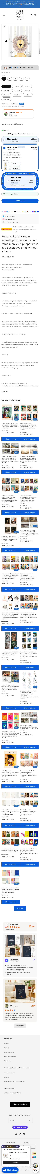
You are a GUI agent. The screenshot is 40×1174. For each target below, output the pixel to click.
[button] (4, 15)
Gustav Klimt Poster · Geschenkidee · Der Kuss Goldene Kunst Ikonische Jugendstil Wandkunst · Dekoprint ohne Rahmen (10, 773)
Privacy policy (11, 1167)
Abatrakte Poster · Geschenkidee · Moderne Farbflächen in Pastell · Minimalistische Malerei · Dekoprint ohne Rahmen (10, 890)
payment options (9, 1073)
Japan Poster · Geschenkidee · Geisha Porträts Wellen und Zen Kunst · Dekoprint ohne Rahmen (9, 850)
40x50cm (6, 95)
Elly (11, 1005)
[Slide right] (24, 63)
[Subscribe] (30, 1120)
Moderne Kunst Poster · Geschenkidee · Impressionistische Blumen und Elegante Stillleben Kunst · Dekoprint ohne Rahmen (28, 576)
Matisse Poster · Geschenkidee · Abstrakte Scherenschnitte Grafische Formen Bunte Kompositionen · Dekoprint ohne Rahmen (29, 852)
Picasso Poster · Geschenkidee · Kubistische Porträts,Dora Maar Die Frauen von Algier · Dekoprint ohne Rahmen (10, 426)
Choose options (10, 439)
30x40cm (27, 90)
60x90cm (6, 99)
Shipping (11, 106)
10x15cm (6, 86)
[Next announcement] (36, 4)
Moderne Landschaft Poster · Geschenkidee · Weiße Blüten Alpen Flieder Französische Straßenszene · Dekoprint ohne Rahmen (9, 459)
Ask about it (16, 1162)
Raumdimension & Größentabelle (12, 124)
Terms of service (20, 1167)
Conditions (7, 1061)
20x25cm (6, 90)
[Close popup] (29, 1148)
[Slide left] (16, 63)
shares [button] (5, 392)
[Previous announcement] (3, 4)
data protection (9, 1052)
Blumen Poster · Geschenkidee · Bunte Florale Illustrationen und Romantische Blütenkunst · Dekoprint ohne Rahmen (10, 576)
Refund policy (31, 1164)
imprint (6, 1043)
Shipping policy (30, 1167)
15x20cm (27, 86)
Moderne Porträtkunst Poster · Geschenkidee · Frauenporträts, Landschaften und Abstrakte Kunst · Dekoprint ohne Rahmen (28, 615)
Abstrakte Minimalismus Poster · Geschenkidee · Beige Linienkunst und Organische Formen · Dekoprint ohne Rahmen (10, 812)
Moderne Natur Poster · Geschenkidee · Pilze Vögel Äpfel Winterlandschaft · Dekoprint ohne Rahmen (29, 728)
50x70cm (27, 95)
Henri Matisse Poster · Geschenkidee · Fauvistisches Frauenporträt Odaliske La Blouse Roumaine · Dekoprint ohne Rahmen (29, 426)
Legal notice (27, 1170)
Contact (6, 1048)
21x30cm (17, 90)
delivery (6, 1077)
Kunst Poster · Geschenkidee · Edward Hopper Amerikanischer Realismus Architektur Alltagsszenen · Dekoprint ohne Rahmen (28, 655)
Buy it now (20, 206)
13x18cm (17, 86)
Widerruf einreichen (20, 1104)
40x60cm (17, 95)
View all (20, 908)
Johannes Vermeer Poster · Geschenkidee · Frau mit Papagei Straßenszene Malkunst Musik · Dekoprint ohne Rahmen (10, 538)
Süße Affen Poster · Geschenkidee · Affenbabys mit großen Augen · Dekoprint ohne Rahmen (10, 653)
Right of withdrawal (10, 1056)
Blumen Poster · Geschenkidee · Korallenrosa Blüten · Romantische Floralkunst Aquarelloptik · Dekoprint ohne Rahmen (28, 773)
